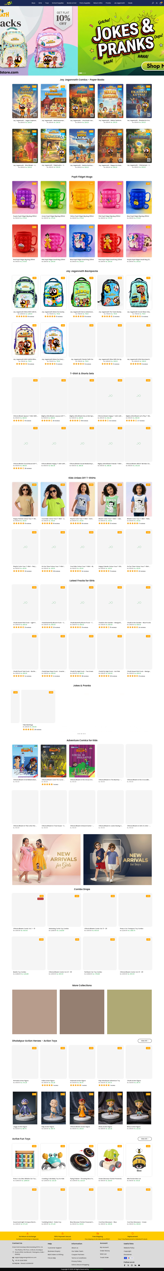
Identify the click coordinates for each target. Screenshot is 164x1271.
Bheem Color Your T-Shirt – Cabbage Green (114, 519)
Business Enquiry (54, 1251)
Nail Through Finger (140, 725)
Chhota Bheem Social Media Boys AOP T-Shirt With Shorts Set (91, 464)
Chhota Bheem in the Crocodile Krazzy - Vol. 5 (143, 780)
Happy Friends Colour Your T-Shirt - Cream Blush (30, 519)
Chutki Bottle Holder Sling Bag (16, 1262)
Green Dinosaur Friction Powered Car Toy (113, 1179)
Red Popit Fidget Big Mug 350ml (24, 260)
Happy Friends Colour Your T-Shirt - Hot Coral (114, 566)
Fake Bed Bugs (68, 725)
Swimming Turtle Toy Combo (59, 929)
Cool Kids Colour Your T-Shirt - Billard (83, 566)
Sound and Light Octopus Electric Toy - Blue (28, 1222)
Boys (33, 3)
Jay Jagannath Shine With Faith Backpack (27, 312)
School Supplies (58, 3)
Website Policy (129, 1248)
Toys (47, 3)
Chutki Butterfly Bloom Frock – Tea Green (84, 623)
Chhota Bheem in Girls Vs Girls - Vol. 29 (140, 826)
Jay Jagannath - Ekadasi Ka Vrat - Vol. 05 (141, 120)
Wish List (103, 1254)
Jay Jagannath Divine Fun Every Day (54, 359)
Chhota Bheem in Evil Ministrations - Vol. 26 (28, 780)
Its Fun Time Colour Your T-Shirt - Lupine (55, 566)
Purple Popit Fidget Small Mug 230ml (139, 260)
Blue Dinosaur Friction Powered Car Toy (83, 1222)
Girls (40, 3)
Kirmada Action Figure (20, 1081)
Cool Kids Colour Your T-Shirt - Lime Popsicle (57, 519)
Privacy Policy (77, 1261)
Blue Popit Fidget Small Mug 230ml (82, 260)
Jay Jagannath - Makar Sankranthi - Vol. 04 (114, 120)
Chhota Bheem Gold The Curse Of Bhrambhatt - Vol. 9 (60, 780)
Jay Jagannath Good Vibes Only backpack (142, 312)
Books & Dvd (71, 3)
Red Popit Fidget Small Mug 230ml (110, 260)
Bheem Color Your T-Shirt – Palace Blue (140, 519)
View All (144, 1041)
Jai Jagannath (119, 3)
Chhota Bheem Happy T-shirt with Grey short (57, 464)
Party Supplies (85, 3)
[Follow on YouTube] (139, 1265)
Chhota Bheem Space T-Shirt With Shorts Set (28, 416)
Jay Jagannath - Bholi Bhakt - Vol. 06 (26, 165)
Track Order (104, 1257)
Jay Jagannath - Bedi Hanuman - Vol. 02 (56, 120)
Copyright (127, 1251)
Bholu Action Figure (133, 1127)
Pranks (108, 3)
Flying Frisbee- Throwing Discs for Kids (83, 1179)
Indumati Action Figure (78, 1081)
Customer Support (55, 1248)
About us (75, 1248)
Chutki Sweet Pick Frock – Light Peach (26, 623)
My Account (104, 1247)
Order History (105, 1251)
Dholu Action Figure (105, 1127)
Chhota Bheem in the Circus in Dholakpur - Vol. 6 (87, 780)
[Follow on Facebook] (124, 1265)
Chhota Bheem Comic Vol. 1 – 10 (24, 929)
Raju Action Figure (48, 1127)
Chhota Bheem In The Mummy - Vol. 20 (112, 780)
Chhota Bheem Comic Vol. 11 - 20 (95, 929)
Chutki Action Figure (134, 1081)
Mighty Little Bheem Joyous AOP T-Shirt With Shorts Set (60, 416)
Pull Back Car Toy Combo (93, 972)
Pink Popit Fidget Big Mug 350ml (109, 216)
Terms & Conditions (79, 1258)
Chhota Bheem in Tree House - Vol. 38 (55, 826)
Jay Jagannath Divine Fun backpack (54, 312)
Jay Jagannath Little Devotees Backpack (141, 359)
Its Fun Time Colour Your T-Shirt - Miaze (140, 566)
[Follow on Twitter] (128, 1265)
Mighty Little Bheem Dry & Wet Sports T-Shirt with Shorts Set (90, 416)
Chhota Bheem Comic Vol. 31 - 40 (131, 972)
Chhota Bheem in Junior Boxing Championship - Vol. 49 (118, 826)
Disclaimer (128, 1255)
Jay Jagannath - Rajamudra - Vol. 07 (55, 165)
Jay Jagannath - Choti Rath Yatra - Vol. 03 (85, 120)
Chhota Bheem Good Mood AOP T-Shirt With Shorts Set (32, 464)
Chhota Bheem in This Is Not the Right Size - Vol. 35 (30, 826)
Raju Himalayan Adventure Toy (109, 1081)
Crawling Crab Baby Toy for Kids (53, 1179)
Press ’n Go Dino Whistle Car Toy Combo (27, 1179)
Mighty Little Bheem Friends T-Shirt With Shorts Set (115, 464)
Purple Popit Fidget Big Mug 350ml (25, 216)
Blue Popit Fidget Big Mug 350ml (138, 216)
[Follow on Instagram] (132, 1265)
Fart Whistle (103, 725)
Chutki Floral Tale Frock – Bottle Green (26, 671)
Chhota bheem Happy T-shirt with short (111, 416)
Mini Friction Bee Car (134, 1179)
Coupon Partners (78, 1255)
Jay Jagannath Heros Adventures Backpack (85, 312)
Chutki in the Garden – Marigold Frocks (112, 623)
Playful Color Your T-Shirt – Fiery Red (25, 566)
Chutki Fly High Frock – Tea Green (81, 671)
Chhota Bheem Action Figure (80, 1127)
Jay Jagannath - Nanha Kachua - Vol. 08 (84, 165)
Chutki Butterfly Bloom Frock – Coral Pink (56, 623)
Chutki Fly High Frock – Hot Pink (109, 671)
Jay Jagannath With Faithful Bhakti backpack (29, 359)
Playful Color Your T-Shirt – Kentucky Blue (84, 519)
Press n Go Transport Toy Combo (131, 929)
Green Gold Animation (96, 1269)
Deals (130, 3)
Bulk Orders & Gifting (55, 1255)
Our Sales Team (77, 1251)
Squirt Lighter (31, 725)
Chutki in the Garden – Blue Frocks (139, 623)
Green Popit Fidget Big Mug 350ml (53, 216)
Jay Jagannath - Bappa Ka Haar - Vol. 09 (113, 165)
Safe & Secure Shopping (80, 1265)
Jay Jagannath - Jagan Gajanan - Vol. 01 (27, 120)
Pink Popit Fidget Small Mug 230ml (53, 260)
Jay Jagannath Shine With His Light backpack (114, 359)
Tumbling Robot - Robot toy (51, 1222)
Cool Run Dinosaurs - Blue (108, 1222)
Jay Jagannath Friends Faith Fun (82, 359)
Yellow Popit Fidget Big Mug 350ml (82, 216)
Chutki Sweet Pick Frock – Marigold (139, 671)
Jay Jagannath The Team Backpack (111, 312)
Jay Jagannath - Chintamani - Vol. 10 (140, 165)
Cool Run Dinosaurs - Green (136, 1222)
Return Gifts (97, 3)
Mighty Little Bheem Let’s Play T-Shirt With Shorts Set (144, 416)
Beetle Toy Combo (19, 972)
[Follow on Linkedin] (135, 1265)
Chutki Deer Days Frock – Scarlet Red (54, 671)
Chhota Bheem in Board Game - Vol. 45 (84, 826)
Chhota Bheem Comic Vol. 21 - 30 (60, 972)
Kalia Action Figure (48, 1081)
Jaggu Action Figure (20, 1127)
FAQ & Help (52, 1258)
